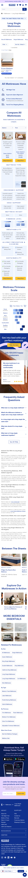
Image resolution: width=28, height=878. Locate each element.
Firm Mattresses (6, 712)
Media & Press (5, 818)
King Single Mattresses (8, 661)
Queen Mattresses (7, 657)
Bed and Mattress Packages (9, 734)
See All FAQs (14, 442)
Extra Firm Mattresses (8, 721)
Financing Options (19, 820)
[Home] (1, 13)
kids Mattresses (6, 683)
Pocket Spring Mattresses (9, 700)
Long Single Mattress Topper (18, 511)
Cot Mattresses (22, 678)
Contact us (17, 816)
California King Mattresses (9, 670)
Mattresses (7, 13)
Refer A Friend (5, 820)
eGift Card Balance (6, 826)
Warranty (16, 818)
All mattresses (6, 652)
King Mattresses (19, 665)
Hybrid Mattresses (7, 704)
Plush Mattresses (18, 712)
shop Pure (21, 160)
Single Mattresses (17, 652)
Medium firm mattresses (8, 717)
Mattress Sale (5, 738)
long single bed (15, 501)
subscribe (21, 793)
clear (9, 50)
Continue (21, 871)
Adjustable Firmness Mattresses (10, 725)
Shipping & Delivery (19, 822)
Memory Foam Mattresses (9, 691)
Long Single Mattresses (8, 674)
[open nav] (2, 5)
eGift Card (4, 824)
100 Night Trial (5, 816)
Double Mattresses (7, 665)
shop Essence (7, 160)
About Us (3, 813)
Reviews (3, 822)
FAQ (15, 813)
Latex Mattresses (6, 695)
